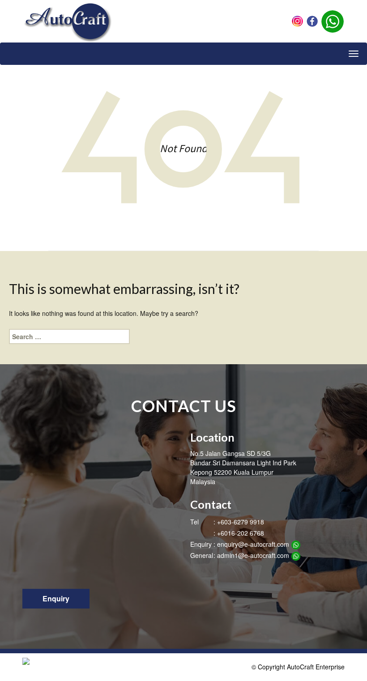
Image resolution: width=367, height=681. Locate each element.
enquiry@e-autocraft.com (253, 544)
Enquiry (56, 598)
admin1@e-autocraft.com (253, 555)
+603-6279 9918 (240, 521)
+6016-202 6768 (240, 532)
